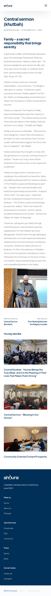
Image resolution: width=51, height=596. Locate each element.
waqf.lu (22, 591)
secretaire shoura (11, 30)
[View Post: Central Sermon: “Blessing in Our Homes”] (25, 397)
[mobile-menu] (45, 5)
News (40, 30)
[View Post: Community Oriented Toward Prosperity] (25, 439)
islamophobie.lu (34, 591)
